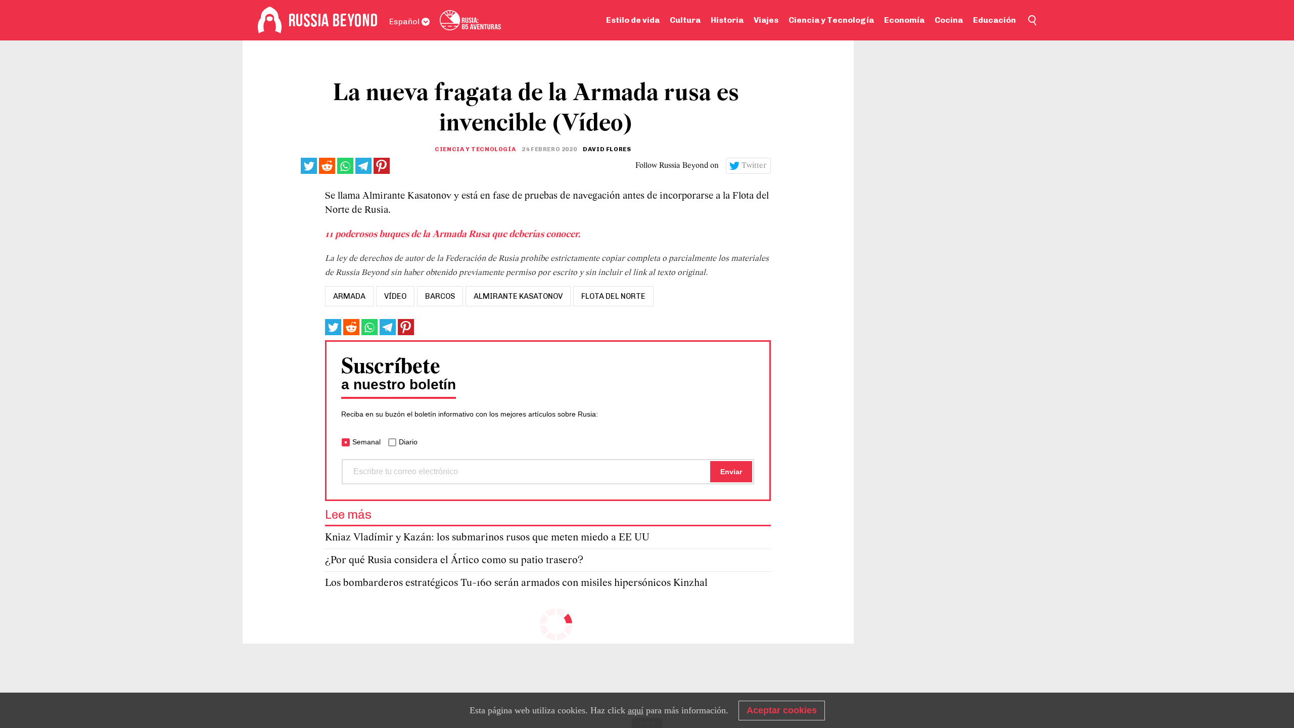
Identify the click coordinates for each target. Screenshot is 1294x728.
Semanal (366, 442)
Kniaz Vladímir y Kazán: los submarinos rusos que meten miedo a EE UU (487, 537)
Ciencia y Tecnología (831, 20)
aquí (635, 710)
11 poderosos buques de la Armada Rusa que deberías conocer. (453, 235)
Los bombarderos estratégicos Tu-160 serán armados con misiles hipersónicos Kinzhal (516, 583)
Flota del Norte (613, 296)
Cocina (949, 20)
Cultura (685, 20)
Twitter (754, 166)
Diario (408, 442)
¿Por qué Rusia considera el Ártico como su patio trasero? (454, 560)
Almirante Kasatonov (518, 296)
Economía (904, 20)
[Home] (270, 20)
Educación (994, 20)
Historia (727, 20)
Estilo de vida (633, 20)
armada (349, 296)
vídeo (395, 296)
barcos (440, 296)
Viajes (766, 20)
